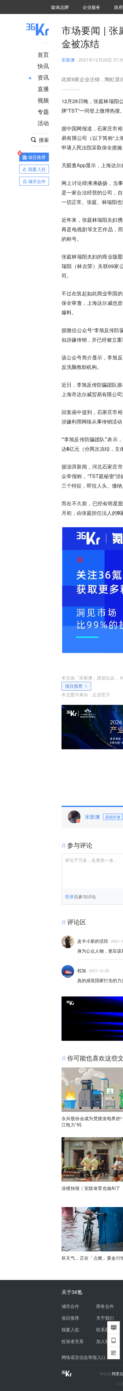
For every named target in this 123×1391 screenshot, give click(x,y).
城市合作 (70, 1306)
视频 (43, 100)
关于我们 (105, 1318)
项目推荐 (74, 686)
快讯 (43, 66)
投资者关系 (73, 1341)
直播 (43, 88)
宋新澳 (68, 59)
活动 (43, 123)
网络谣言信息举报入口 (84, 1357)
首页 (43, 54)
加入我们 (105, 1341)
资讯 (43, 77)
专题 (43, 111)
